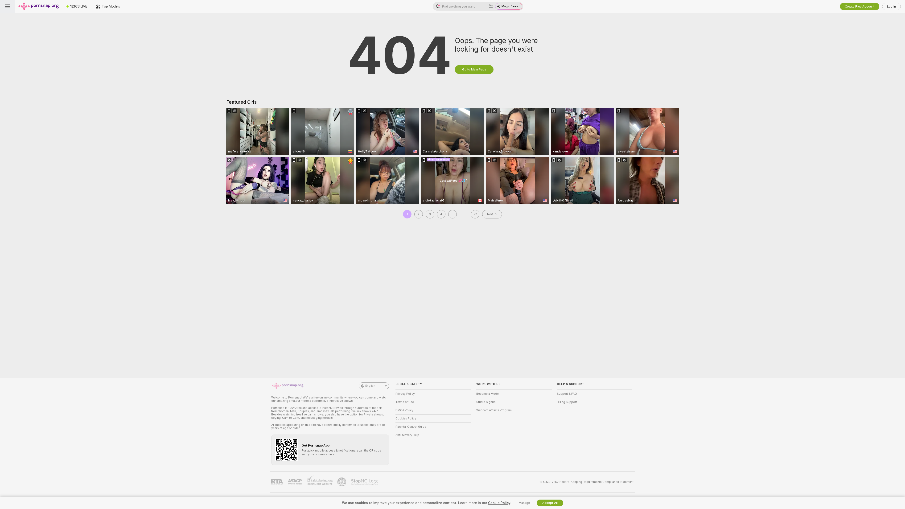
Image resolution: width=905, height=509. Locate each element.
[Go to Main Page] (38, 6)
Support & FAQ (567, 393)
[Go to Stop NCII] (365, 482)
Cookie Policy (499, 503)
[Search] (491, 6)
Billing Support (567, 402)
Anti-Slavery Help (407, 435)
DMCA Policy (404, 410)
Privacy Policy (405, 393)
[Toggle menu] (7, 6)
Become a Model (487, 393)
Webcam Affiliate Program (494, 410)
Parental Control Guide (410, 426)
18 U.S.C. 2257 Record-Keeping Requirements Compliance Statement (586, 482)
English (370, 385)
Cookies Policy (405, 418)
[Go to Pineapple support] (342, 481)
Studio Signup (486, 402)
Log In (891, 6)
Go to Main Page (474, 69)
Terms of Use (404, 402)
